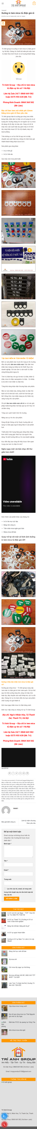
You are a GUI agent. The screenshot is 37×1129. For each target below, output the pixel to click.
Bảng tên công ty (9, 525)
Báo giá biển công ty (8, 822)
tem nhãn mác (18, 796)
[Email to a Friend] (20, 773)
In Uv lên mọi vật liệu (11, 521)
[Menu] (2, 3)
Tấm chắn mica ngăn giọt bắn (14, 528)
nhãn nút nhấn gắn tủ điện (16, 792)
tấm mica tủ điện (22, 794)
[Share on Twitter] (16, 773)
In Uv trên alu (8, 154)
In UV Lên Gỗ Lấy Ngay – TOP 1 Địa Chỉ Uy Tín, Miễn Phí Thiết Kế (21, 914)
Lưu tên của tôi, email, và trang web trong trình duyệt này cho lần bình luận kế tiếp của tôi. (18, 892)
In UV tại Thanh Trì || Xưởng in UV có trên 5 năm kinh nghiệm (20, 920)
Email (6, 870)
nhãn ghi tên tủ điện (13, 790)
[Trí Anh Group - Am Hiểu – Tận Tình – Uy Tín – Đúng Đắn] (18, 3)
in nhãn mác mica (17, 782)
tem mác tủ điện (9, 796)
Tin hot (4, 10)
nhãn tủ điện (13, 794)
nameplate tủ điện (13, 788)
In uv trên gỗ (8, 151)
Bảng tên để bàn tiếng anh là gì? (18, 926)
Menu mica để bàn (10, 532)
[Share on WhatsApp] (9, 773)
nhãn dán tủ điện (23, 788)
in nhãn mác (8, 782)
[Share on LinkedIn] (27, 773)
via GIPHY (4, 768)
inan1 (23, 16)
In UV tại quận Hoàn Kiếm (16, 933)
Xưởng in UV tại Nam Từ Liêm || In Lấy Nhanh (20, 940)
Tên (6, 861)
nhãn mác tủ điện (25, 790)
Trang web (7, 879)
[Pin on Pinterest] (23, 773)
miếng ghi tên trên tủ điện (20, 786)
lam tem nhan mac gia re (8, 784)
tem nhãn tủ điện (27, 796)
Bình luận (7, 844)
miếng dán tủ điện (21, 784)
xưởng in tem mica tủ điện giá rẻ (15, 798)
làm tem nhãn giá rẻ (27, 782)
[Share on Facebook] (13, 773)
